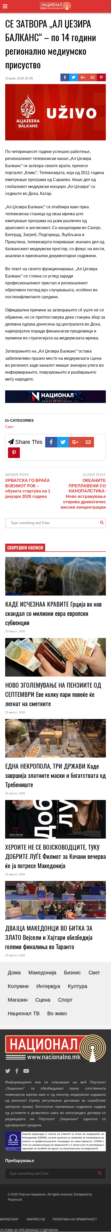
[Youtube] (26, 1071)
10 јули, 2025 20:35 (19, 78)
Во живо (57, 1013)
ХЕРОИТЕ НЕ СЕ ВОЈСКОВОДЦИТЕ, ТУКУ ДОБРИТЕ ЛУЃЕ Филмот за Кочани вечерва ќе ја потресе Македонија (55, 856)
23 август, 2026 (15, 631)
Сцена (42, 1000)
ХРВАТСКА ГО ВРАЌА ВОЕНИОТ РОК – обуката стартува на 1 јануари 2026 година (27, 488)
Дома (14, 972)
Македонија (42, 972)
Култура (77, 986)
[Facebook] (64, 77)
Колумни (18, 986)
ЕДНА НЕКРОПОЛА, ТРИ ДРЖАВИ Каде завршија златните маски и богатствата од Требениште (55, 775)
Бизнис (72, 972)
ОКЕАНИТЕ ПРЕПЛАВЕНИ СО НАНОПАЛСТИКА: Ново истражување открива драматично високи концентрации (83, 493)
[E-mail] (92, 77)
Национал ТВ (23, 1013)
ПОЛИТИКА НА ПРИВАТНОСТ (75, 1219)
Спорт (65, 1000)
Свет (9, 427)
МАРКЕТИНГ (9, 1219)
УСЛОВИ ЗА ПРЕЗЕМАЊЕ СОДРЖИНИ (29, 1230)
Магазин (18, 1000)
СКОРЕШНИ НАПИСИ (25, 548)
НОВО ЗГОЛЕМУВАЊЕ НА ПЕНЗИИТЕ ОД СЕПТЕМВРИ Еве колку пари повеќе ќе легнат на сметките (53, 694)
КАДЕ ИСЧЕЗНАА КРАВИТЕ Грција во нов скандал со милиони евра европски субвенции (53, 613)
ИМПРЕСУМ (36, 1219)
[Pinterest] (101, 77)
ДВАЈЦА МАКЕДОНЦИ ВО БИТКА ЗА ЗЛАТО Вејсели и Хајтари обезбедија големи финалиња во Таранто (48, 937)
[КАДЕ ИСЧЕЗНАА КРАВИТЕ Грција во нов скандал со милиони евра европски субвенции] (55, 576)
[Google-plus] (83, 77)
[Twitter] (73, 77)
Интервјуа (48, 986)
